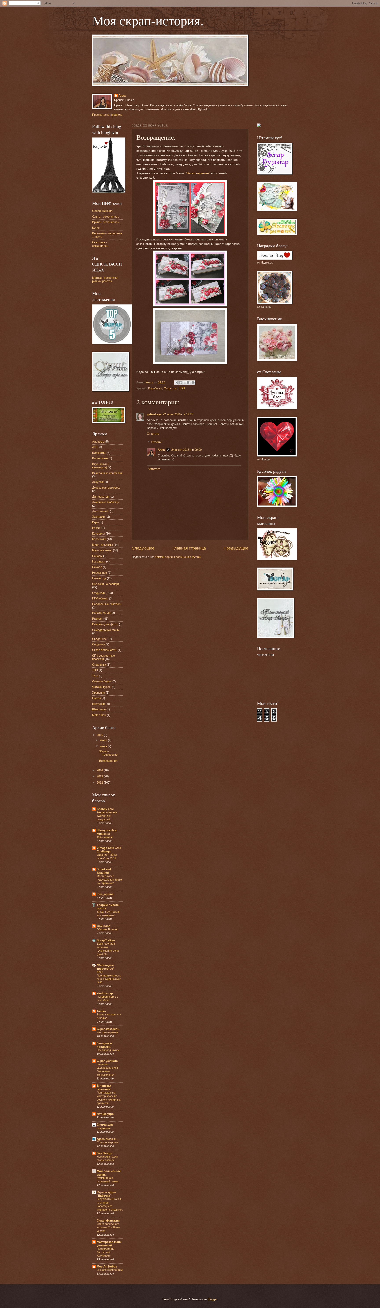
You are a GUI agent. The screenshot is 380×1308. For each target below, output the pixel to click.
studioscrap (105, 993)
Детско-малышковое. (106, 487)
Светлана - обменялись (100, 244)
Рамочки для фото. (105, 624)
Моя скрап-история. (148, 20)
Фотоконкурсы (101, 687)
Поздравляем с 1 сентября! (107, 998)
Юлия (96, 227)
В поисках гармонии (104, 1087)
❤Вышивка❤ (105, 837)
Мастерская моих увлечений (109, 1243)
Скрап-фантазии (108, 1220)
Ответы (156, 442)
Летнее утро (105, 1114)
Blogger (212, 1299)
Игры (95, 522)
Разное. (97, 618)
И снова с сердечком (109, 1269)
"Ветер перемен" (197, 173)
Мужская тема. (102, 550)
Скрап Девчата (107, 1061)
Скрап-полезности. (104, 650)
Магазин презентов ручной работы (104, 279)
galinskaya (154, 414)
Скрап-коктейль (108, 1029)
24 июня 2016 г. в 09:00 (186, 449)
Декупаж (98, 482)
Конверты (98, 533)
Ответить (153, 433)
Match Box (99, 715)
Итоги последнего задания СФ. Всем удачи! (108, 1227)
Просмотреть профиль (107, 114)
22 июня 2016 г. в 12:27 (178, 414)
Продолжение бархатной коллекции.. (105, 1252)
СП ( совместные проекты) (103, 657)
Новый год (99, 578)
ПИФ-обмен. (100, 598)
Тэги (95, 676)
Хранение (98, 692)
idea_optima (105, 894)
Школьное (99, 709)
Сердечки (98, 644)
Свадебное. (100, 639)
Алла (122, 95)
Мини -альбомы (102, 544)
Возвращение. (108, 760)
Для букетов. (101, 496)
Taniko (101, 1011)
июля (104, 740)
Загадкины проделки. (104, 1045)
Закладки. (99, 516)
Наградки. (98, 561)
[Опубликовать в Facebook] (189, 382)
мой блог (103, 926)
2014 (100, 770)
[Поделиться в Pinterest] (193, 382)
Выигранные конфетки (107, 473)
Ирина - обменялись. (106, 222)
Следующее (143, 548)
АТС (95, 447)
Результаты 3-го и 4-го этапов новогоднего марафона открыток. (110, 1204)
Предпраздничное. (109, 1050)
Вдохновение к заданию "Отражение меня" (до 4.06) (108, 949)
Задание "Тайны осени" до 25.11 (107, 856)
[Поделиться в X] (185, 382)
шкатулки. (99, 703)
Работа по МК (101, 613)
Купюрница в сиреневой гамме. (108, 1179)
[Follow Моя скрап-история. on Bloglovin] (108, 191)
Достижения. (100, 511)
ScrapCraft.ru (106, 940)
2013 (100, 776)
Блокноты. (99, 452)
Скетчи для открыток (105, 1126)
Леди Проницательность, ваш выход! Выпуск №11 (109, 977)
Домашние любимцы (105, 502)
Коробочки (155, 388)
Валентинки (100, 458)
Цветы (96, 698)
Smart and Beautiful (104, 871)
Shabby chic (105, 809)
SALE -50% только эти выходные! (108, 913)
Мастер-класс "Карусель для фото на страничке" (109, 880)
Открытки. (170, 388)
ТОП (182, 388)
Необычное (99, 572)
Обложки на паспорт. (106, 584)
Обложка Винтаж (107, 929)
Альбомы (98, 441)
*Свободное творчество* (105, 967)
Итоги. (96, 527)
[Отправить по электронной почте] (176, 382)
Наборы (97, 556)
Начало (97, 567)
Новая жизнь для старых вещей (107, 1158)
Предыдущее (236, 548)
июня (104, 746)
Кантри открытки (107, 1032)
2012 (100, 782)
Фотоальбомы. (101, 681)
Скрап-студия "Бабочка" (106, 1194)
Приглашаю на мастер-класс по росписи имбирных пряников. (109, 1098)
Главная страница (189, 548)
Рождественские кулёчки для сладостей (107, 816)
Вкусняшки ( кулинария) (100, 465)
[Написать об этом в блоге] (180, 382)
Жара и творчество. (108, 753)
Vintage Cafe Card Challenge (109, 849)
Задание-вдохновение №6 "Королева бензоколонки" (107, 1069)
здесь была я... (107, 1139)
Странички (99, 664)
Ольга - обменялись (105, 216)
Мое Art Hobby (107, 1266)
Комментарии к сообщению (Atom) (178, 557)
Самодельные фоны (105, 630)
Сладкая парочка (107, 1142)
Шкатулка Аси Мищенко (107, 832)
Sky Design (104, 1153)
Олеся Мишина (102, 211)
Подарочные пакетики (106, 604)
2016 (100, 735)
